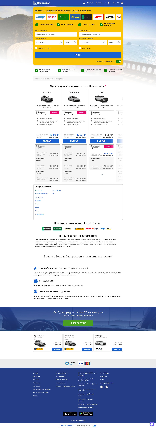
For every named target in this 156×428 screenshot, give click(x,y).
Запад (37, 207)
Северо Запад (39, 214)
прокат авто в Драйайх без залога (86, 395)
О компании (36, 376)
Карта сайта (36, 383)
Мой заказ (90, 3)
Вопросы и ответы (61, 383)
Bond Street (38, 190)
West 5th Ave (39, 197)
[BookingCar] (41, 3)
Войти (100, 3)
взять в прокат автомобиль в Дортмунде (87, 389)
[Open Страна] (122, 3)
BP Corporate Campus (41, 194)
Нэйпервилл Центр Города (41, 113)
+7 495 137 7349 (78, 323)
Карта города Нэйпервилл (41, 392)
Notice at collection (66, 426)
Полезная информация (62, 379)
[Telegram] (106, 387)
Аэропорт (38, 200)
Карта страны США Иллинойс (42, 389)
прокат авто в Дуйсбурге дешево (88, 404)
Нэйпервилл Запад (40, 172)
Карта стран (36, 386)
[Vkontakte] (101, 387)
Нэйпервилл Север (40, 159)
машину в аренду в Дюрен (85, 407)
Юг (53, 194)
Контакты (36, 379)
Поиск (78, 55)
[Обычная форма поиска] (118, 61)
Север (37, 211)
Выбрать (47, 141)
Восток (37, 204)
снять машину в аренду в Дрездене (85, 400)
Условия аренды (60, 376)
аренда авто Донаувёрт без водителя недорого (86, 379)
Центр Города (56, 190)
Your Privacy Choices (83, 426)
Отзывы (35, 396)
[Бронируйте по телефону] (105, 3)
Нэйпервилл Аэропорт (40, 147)
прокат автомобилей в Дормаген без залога (88, 384)
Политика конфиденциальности (65, 386)
